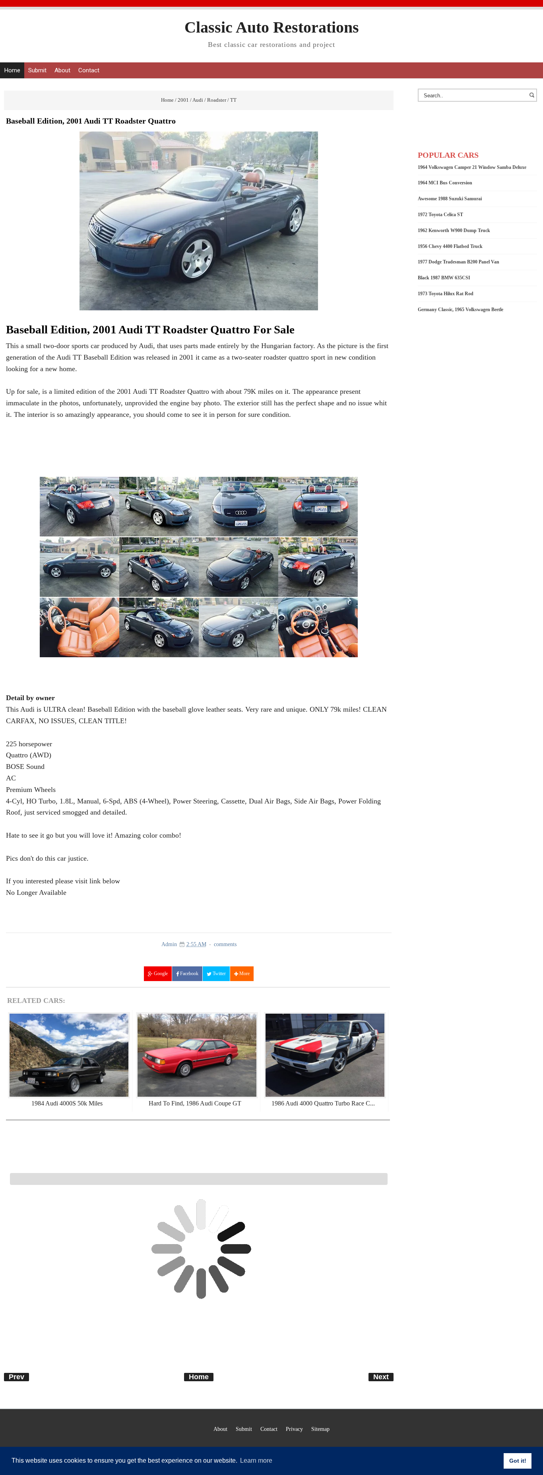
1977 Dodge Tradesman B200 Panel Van (458, 262)
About (62, 70)
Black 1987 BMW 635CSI (444, 278)
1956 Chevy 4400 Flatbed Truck (450, 246)
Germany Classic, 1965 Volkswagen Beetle (460, 309)
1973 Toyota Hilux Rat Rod (445, 293)
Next (381, 1377)
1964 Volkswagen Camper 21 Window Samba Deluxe (472, 167)
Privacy (294, 1429)
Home (12, 70)
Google (160, 973)
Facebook (188, 973)
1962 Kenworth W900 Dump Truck (454, 230)
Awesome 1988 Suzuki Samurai (450, 198)
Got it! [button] (517, 1461)
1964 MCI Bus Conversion (445, 183)
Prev (16, 1377)
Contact (88, 70)
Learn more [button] (256, 1460)
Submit (37, 70)
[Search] (533, 99)
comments (225, 944)
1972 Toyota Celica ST (440, 214)
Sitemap (320, 1429)
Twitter (218, 973)
